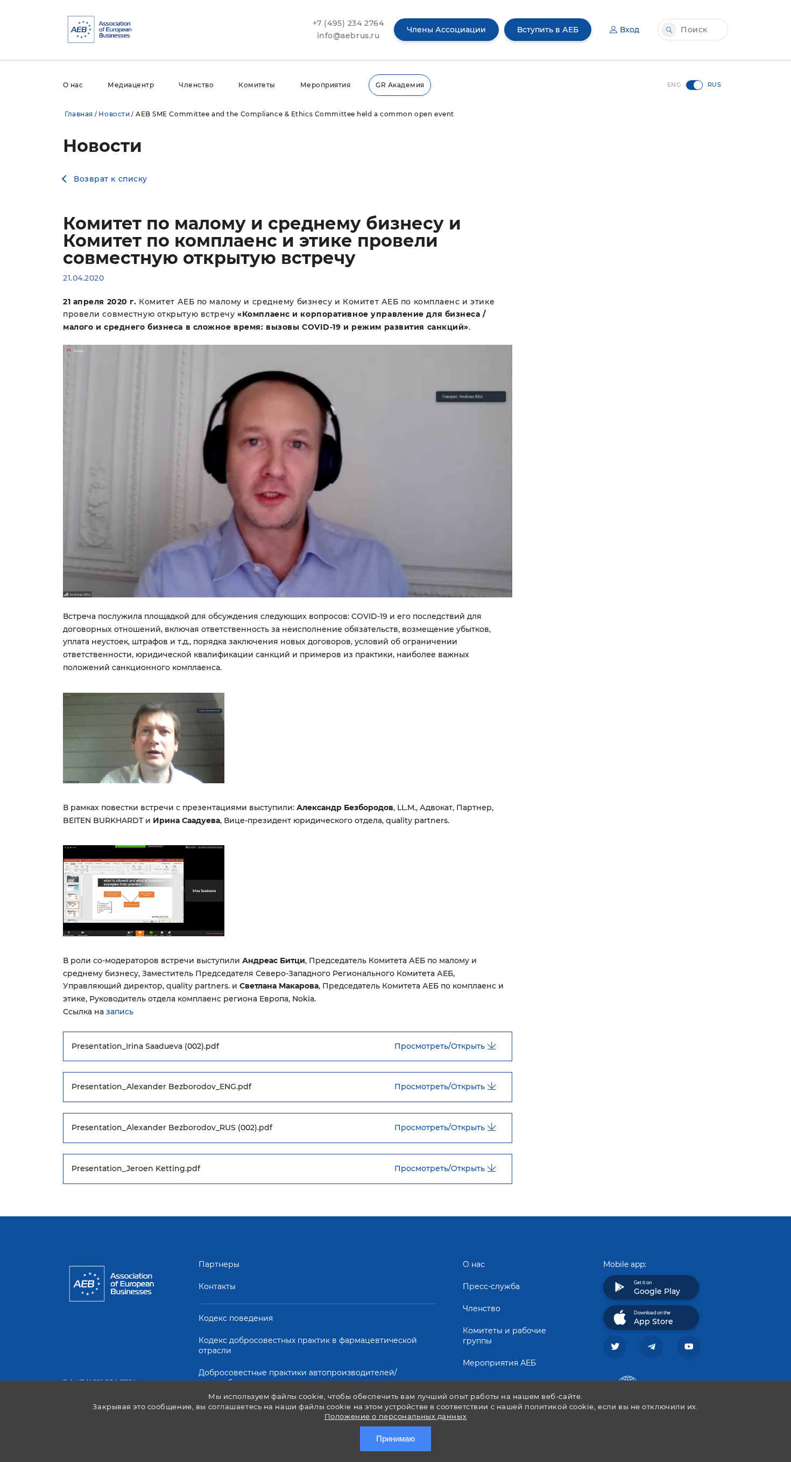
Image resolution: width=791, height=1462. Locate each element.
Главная (79, 114)
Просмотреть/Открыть (439, 1046)
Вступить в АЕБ (547, 29)
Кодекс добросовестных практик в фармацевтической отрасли (308, 1345)
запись (119, 1012)
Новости (114, 114)
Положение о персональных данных (395, 1416)
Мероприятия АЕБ (499, 1363)
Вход (629, 29)
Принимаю (395, 1438)
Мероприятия (325, 85)
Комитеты (257, 85)
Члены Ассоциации (446, 29)
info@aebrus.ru (348, 35)
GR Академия (400, 85)
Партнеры (219, 1264)
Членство (196, 85)
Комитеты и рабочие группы (504, 1336)
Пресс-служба (491, 1286)
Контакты (217, 1286)
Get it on (657, 1288)
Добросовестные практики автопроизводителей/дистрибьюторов (298, 1378)
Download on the (653, 1318)
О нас (73, 85)
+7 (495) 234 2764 (348, 23)
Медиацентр (131, 85)
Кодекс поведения (236, 1318)
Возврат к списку (110, 179)
